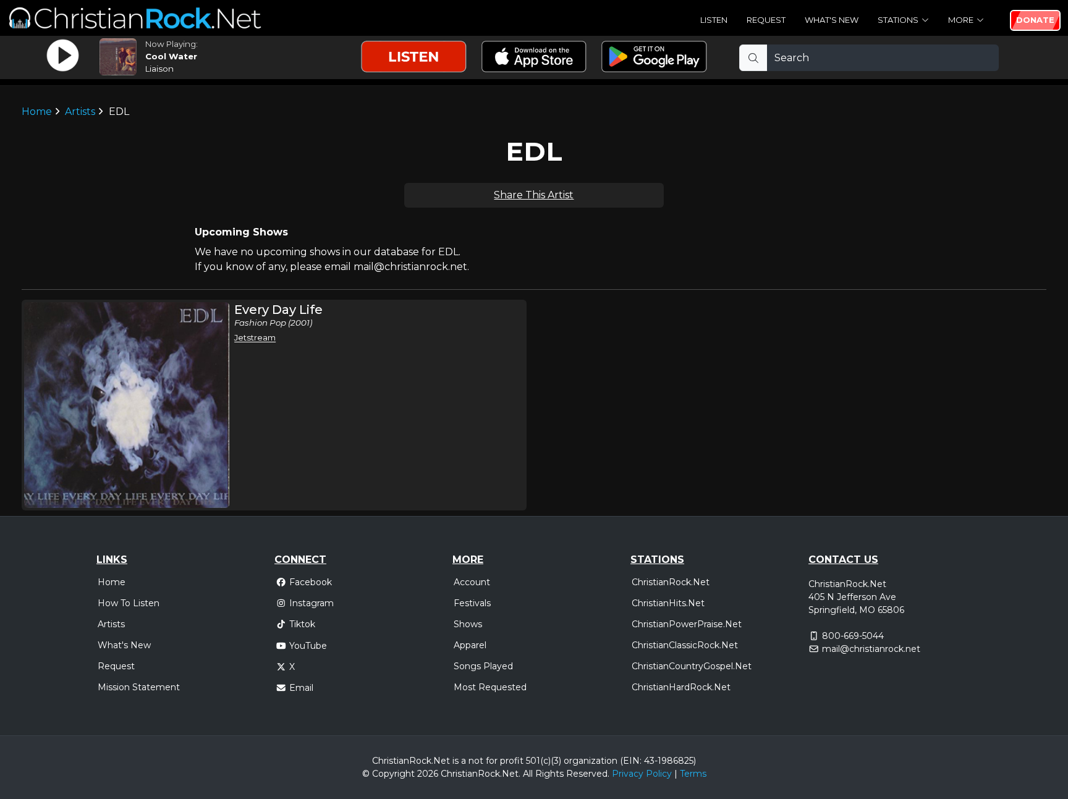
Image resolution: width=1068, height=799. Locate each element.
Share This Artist (534, 195)
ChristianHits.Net (668, 603)
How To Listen (128, 603)
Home (37, 111)
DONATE (1035, 20)
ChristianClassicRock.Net (685, 645)
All (528, 773)
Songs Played (483, 666)
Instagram (311, 603)
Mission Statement (139, 687)
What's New (831, 20)
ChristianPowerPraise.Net (687, 624)
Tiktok (302, 624)
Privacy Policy (642, 773)
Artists (80, 111)
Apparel (470, 645)
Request (766, 20)
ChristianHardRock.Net (681, 687)
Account (472, 582)
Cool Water (171, 56)
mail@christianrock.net (871, 648)
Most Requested (490, 687)
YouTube (308, 645)
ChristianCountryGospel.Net (692, 666)
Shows (468, 624)
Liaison (159, 69)
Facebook (310, 582)
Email (301, 687)
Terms (693, 773)
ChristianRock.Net (671, 582)
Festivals (472, 603)
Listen (713, 20)
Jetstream (255, 337)
